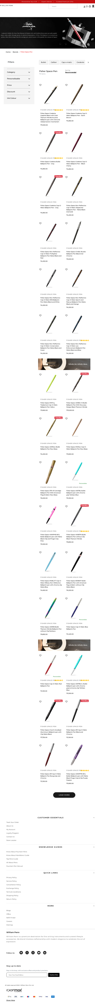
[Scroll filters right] (88, 62)
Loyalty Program (12, 833)
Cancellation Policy (13, 885)
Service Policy (11, 881)
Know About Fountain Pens (16, 852)
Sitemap (9, 925)
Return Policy (11, 899)
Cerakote (80, 62)
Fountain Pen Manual (14, 866)
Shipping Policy (12, 895)
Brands (15, 52)
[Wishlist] (87, 6)
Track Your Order (12, 822)
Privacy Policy (11, 877)
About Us (9, 826)
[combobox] (62, 6)
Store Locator (11, 840)
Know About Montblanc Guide (17, 855)
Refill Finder (11, 918)
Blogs (8, 910)
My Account (10, 829)
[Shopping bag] (90, 6)
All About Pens (11, 862)
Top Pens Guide (12, 859)
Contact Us (10, 837)
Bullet (43, 62)
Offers (8, 914)
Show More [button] (10, 1000)
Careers (9, 921)
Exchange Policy (12, 888)
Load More (64, 795)
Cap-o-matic (67, 62)
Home (8, 52)
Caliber (54, 62)
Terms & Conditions (13, 892)
